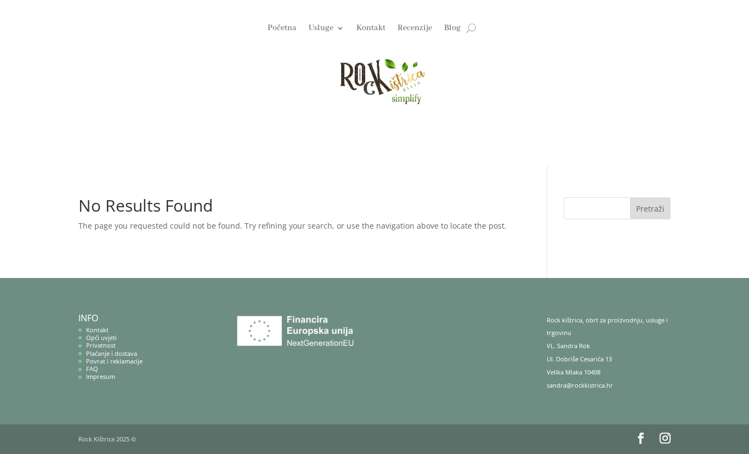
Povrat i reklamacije (114, 361)
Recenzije (415, 28)
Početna (282, 28)
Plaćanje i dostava (111, 353)
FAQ (92, 369)
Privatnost (101, 345)
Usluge (321, 28)
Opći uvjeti (101, 337)
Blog (452, 28)
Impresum (100, 376)
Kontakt (370, 28)
